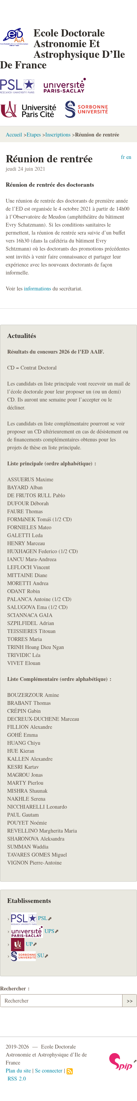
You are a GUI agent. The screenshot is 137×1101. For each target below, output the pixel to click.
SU (40, 955)
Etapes (34, 134)
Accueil (14, 134)
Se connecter (48, 1070)
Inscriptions (57, 134)
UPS (49, 930)
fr (123, 156)
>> (130, 1000)
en (128, 156)
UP (29, 943)
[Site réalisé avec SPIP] (123, 1061)
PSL (43, 918)
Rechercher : (15, 988)
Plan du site (18, 1070)
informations (37, 288)
